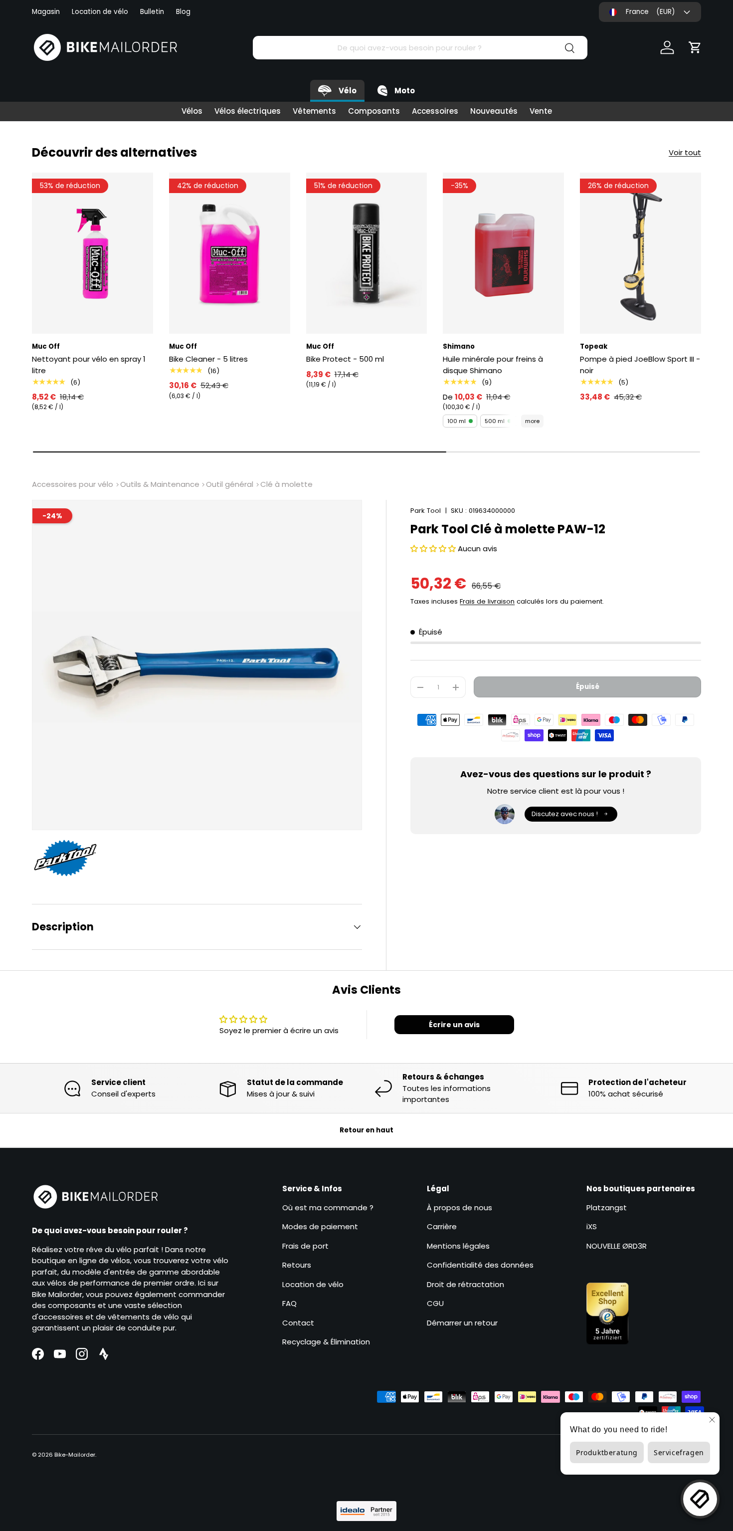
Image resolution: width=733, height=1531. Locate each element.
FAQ (289, 1303)
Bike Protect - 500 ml (345, 359)
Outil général (229, 484)
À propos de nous (459, 1207)
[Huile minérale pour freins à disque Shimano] (503, 253)
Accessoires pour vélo (72, 484)
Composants (374, 111)
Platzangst (606, 1207)
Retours (296, 1265)
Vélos (192, 111)
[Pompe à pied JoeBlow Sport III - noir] (640, 253)
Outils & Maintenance (159, 484)
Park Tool (425, 510)
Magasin (46, 11)
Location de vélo (100, 11)
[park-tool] (70, 858)
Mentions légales (458, 1245)
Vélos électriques (247, 111)
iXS (591, 1226)
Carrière (442, 1226)
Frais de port (305, 1245)
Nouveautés (494, 111)
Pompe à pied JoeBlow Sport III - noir (640, 365)
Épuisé (587, 686)
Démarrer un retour (462, 1322)
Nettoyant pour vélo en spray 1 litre (89, 365)
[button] (695, 47)
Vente (541, 111)
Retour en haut (366, 1130)
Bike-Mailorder (74, 1455)
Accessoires (435, 111)
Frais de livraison (487, 601)
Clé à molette (286, 484)
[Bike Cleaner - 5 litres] (229, 253)
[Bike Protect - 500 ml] (366, 253)
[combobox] (420, 47)
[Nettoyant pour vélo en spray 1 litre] (92, 253)
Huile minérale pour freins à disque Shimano (493, 365)
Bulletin (152, 11)
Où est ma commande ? (327, 1207)
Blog (183, 11)
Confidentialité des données (480, 1265)
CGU (435, 1303)
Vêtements (314, 111)
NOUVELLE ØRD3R (616, 1245)
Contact (298, 1322)
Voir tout (685, 152)
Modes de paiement (320, 1226)
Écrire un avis (454, 1025)
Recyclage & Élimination (326, 1341)
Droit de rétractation (465, 1284)
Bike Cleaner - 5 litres (208, 359)
